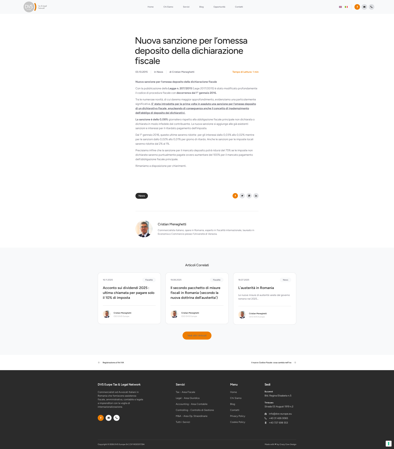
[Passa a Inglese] (340, 7)
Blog (201, 7)
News (160, 71)
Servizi (186, 7)
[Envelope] (364, 7)
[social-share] (235, 195)
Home (151, 7)
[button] (197, 336)
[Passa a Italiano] (346, 7)
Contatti (239, 7)
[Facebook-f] (357, 7)
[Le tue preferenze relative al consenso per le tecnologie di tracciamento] (389, 444)
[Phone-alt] (371, 7)
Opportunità (219, 7)
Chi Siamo (168, 7)
